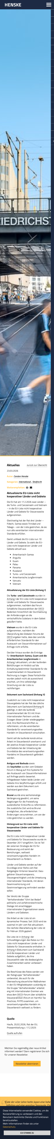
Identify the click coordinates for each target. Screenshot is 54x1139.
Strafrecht (37, 482)
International (25, 482)
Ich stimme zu (27, 1132)
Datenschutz (9, 1127)
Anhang (11, 599)
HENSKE (13, 4)
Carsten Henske (21, 476)
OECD (41, 608)
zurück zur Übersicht (37, 465)
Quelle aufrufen (14, 1033)
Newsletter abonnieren (27, 1063)
